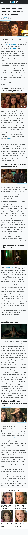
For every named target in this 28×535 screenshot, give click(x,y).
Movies (3, 6)
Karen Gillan (12, 48)
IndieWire (10, 138)
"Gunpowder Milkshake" (9, 44)
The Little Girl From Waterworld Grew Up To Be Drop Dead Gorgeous (20, 507)
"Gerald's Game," (5, 352)
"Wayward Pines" (8, 267)
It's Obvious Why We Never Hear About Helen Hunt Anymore (20, 525)
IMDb (17, 474)
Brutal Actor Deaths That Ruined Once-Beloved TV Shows (7, 525)
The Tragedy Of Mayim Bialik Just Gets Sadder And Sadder (6, 507)
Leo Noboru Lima (6, 17)
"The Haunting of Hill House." (14, 437)
